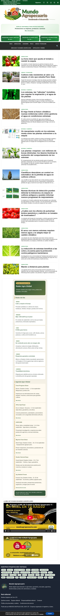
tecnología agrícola (32, 577)
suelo (19, 575)
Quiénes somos (5, 0)
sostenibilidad (35, 570)
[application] (30, 518)
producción (16, 572)
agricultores (43, 572)
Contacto (25, 0)
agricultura (10, 570)
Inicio (11, 43)
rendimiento (22, 577)
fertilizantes (31, 575)
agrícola (24, 575)
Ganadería (25, 43)
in (54, 2)
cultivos (3, 570)
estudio (50, 572)
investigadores (10, 577)
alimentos (40, 577)
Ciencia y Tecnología (40, 43)
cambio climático (44, 570)
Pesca (31, 43)
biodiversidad (5, 575)
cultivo (37, 575)
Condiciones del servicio (10, 4)
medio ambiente (35, 572)
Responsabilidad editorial (10, 2)
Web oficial (18, 400)
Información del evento (21, 487)
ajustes (41, 614)
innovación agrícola (25, 572)
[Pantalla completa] (54, 531)
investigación (13, 575)
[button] (10, 38)
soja (46, 577)
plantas (28, 570)
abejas (3, 577)
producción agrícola (49, 575)
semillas (51, 577)
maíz (42, 575)
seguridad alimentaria (7, 572)
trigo (17, 577)
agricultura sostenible (19, 570)
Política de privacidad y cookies (11, 3)
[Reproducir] (5, 531)
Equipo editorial (16, 0)
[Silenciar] (52, 531)
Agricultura (17, 43)
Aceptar (50, 613)
